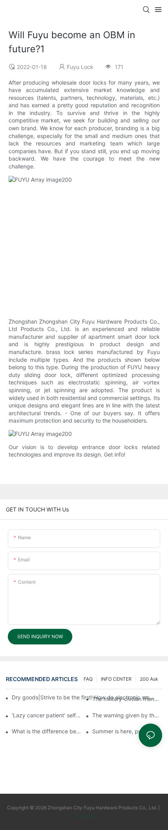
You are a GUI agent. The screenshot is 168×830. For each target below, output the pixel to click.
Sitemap (84, 816)
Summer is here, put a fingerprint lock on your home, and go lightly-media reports (127, 731)
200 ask (149, 679)
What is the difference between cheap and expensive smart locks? (47, 731)
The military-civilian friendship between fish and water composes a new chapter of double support (127, 699)
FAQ (88, 679)
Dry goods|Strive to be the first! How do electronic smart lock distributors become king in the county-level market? (83, 697)
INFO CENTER (116, 679)
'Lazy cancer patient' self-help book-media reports (47, 715)
